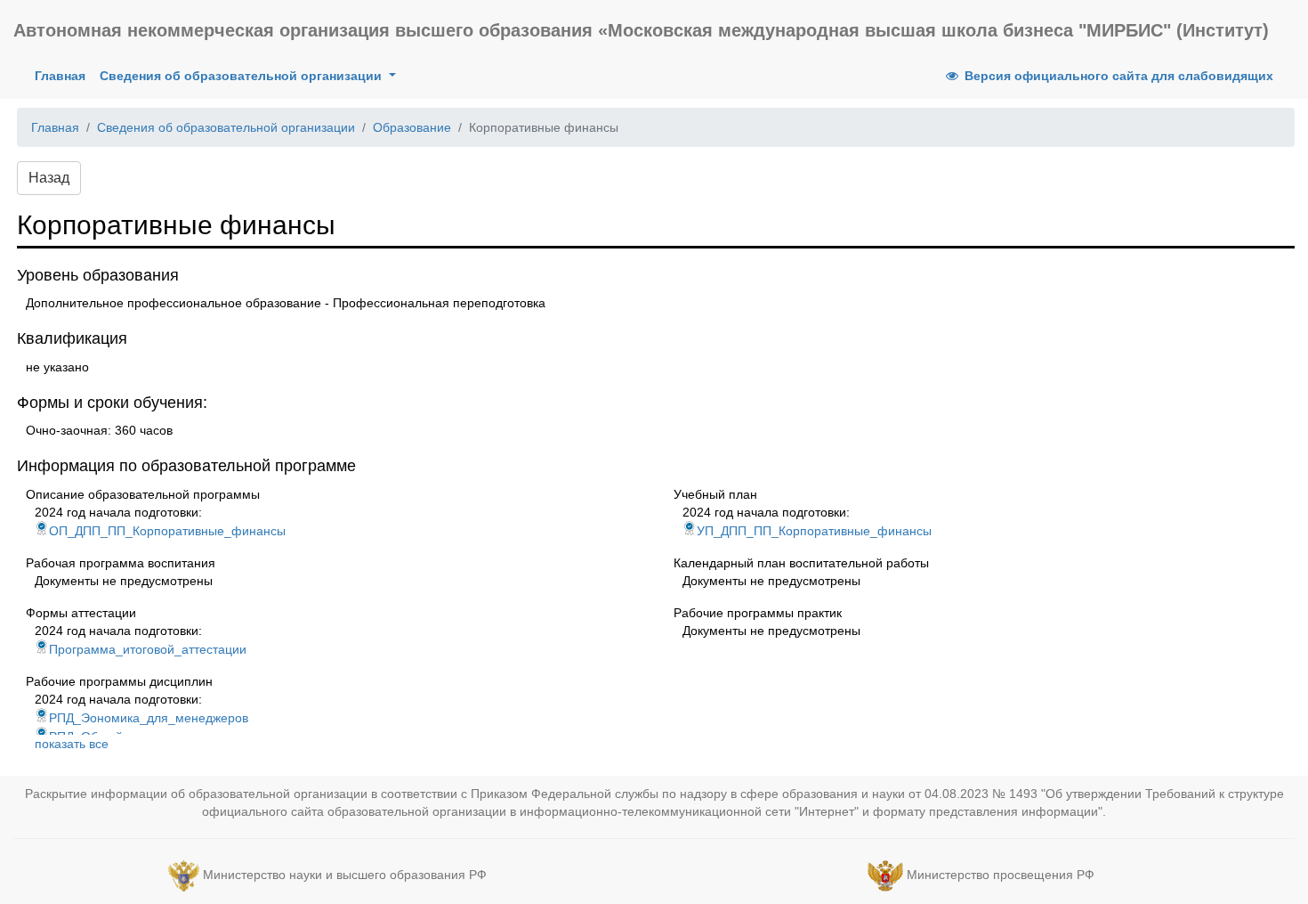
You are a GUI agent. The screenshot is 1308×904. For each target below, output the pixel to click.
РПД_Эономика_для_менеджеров (148, 718)
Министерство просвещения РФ (1000, 874)
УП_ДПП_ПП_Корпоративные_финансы (814, 531)
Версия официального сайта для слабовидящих (1117, 76)
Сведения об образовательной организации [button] (242, 76)
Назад (48, 177)
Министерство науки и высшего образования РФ (345, 874)
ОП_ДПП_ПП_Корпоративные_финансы (167, 531)
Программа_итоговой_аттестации (147, 649)
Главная (64, 75)
